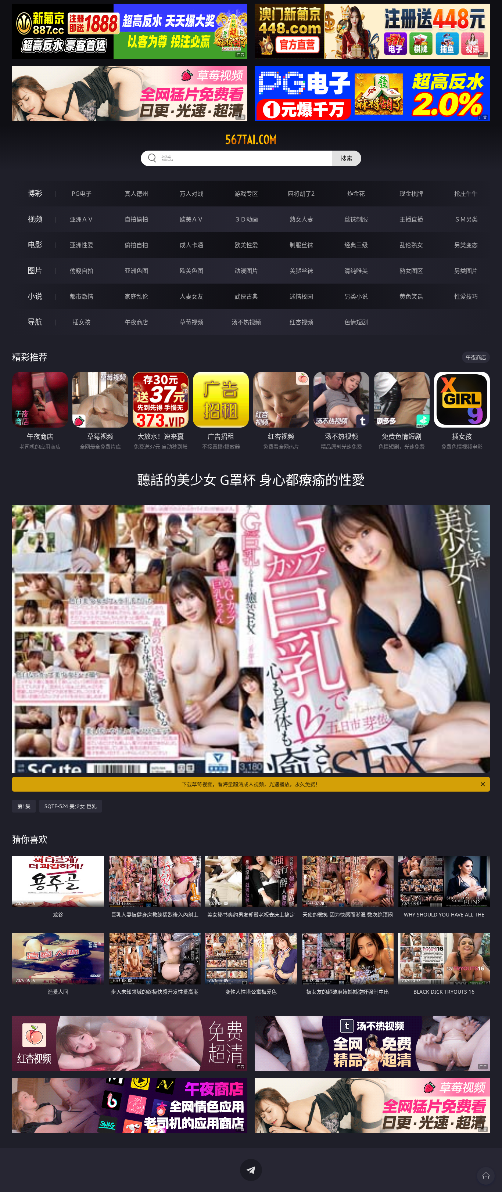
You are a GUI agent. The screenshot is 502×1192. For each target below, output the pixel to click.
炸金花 (356, 194)
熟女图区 (411, 271)
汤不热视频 (246, 322)
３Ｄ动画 (246, 219)
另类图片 (466, 271)
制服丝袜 (301, 245)
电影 (35, 245)
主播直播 (411, 219)
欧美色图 (191, 271)
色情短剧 (356, 322)
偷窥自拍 (81, 271)
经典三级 (356, 245)
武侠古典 (246, 296)
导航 (35, 322)
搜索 (346, 158)
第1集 (24, 806)
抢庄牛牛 (466, 194)
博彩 (35, 193)
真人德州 (136, 194)
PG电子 (82, 194)
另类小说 (356, 296)
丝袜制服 (356, 219)
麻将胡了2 (301, 194)
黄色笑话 (411, 296)
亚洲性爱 (81, 245)
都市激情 (81, 296)
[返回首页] (486, 1176)
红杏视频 (301, 322)
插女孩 (81, 322)
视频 (35, 219)
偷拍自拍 (136, 245)
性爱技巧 (466, 296)
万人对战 (191, 194)
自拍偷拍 (136, 219)
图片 (35, 271)
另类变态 (466, 245)
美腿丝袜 (301, 271)
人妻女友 (191, 296)
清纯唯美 (356, 271)
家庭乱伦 (136, 296)
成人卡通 (191, 245)
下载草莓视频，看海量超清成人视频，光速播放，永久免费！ (251, 784)
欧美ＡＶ (191, 219)
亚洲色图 (136, 271)
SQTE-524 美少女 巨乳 (70, 806)
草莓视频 (191, 322)
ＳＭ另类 (466, 219)
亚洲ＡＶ (81, 219)
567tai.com (251, 139)
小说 (35, 296)
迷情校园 (301, 296)
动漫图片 (246, 271)
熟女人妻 (301, 219)
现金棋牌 (411, 194)
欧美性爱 (246, 245)
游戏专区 (246, 194)
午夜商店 (136, 322)
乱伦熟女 (411, 245)
